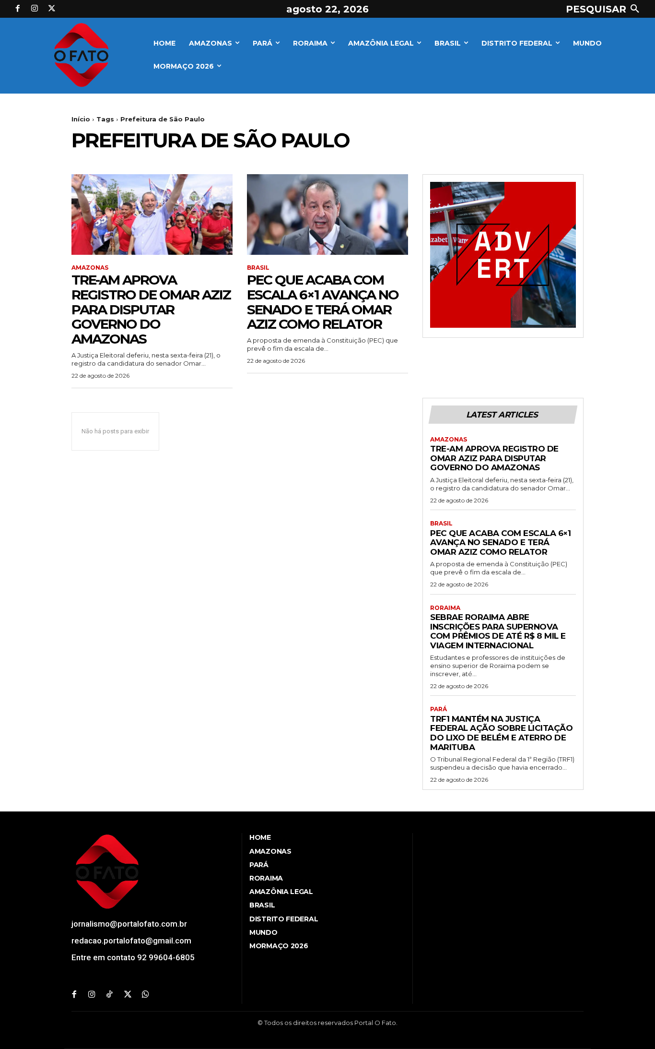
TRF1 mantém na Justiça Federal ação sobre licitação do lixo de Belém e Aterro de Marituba (501, 733)
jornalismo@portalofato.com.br (129, 924)
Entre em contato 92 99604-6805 (133, 957)
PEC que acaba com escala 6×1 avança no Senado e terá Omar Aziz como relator (322, 302)
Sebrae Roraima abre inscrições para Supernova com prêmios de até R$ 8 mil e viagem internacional (498, 631)
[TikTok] (109, 995)
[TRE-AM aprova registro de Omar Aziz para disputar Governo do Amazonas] (152, 214)
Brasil (258, 267)
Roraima (445, 608)
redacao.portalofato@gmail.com (131, 940)
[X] (52, 9)
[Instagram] (35, 9)
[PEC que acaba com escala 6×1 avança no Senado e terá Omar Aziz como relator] (327, 214)
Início (80, 119)
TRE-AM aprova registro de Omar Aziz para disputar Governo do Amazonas (151, 309)
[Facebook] (18, 9)
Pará (438, 709)
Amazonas (89, 267)
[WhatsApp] (145, 995)
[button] (604, 9)
